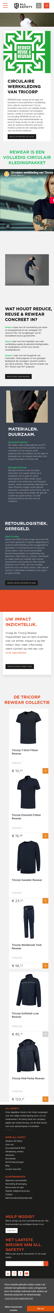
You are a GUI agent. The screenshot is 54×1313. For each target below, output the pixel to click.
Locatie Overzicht (13, 1169)
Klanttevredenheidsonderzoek (18, 1198)
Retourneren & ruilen (14, 1187)
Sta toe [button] (40, 1308)
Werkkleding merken (14, 1151)
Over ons (9, 1144)
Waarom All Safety (13, 1141)
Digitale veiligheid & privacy (17, 1191)
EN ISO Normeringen (14, 1162)
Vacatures (9, 1155)
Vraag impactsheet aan (20, 666)
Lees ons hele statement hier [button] (19, 1298)
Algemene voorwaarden (16, 1180)
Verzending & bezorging (16, 1184)
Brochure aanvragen (18, 376)
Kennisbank (10, 1158)
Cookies (9, 1194)
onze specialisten (16, 652)
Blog (7, 1165)
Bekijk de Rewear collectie (22, 136)
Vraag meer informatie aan (21, 583)
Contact (11, 1230)
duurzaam (43, 459)
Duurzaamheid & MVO (15, 1148)
